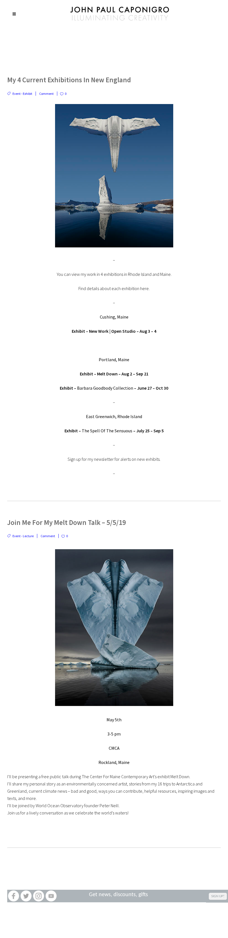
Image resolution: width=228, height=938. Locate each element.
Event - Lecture (23, 536)
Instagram (38, 896)
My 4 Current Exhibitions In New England (69, 79)
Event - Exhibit (22, 93)
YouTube (51, 896)
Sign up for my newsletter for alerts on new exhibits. (114, 459)
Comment (46, 93)
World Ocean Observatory (59, 805)
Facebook (13, 896)
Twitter (26, 896)
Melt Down (99, 374)
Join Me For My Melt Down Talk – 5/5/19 (66, 522)
